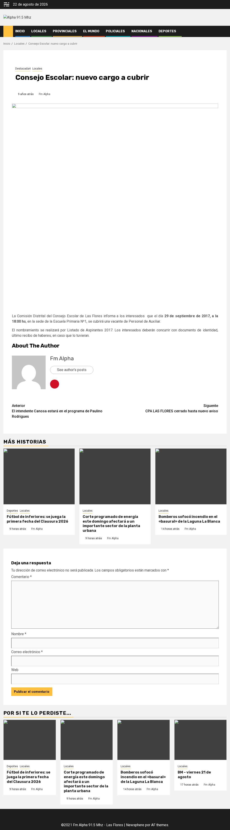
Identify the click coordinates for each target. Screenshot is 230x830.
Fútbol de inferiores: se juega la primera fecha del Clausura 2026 (37, 519)
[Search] (223, 31)
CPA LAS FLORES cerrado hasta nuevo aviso (181, 408)
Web (14, 670)
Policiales (115, 31)
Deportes (167, 31)
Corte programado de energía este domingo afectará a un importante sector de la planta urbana (111, 524)
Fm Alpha (44, 94)
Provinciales (65, 31)
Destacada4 (23, 68)
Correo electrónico (27, 652)
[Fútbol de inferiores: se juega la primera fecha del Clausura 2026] (39, 476)
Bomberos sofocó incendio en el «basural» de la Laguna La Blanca (189, 519)
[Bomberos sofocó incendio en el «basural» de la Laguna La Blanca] (191, 476)
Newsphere (135, 825)
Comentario (21, 577)
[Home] (8, 31)
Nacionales (141, 31)
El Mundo (91, 31)
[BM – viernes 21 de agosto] (200, 740)
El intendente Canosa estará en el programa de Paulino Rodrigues (57, 411)
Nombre (18, 634)
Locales (38, 31)
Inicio (20, 31)
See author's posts (71, 370)
